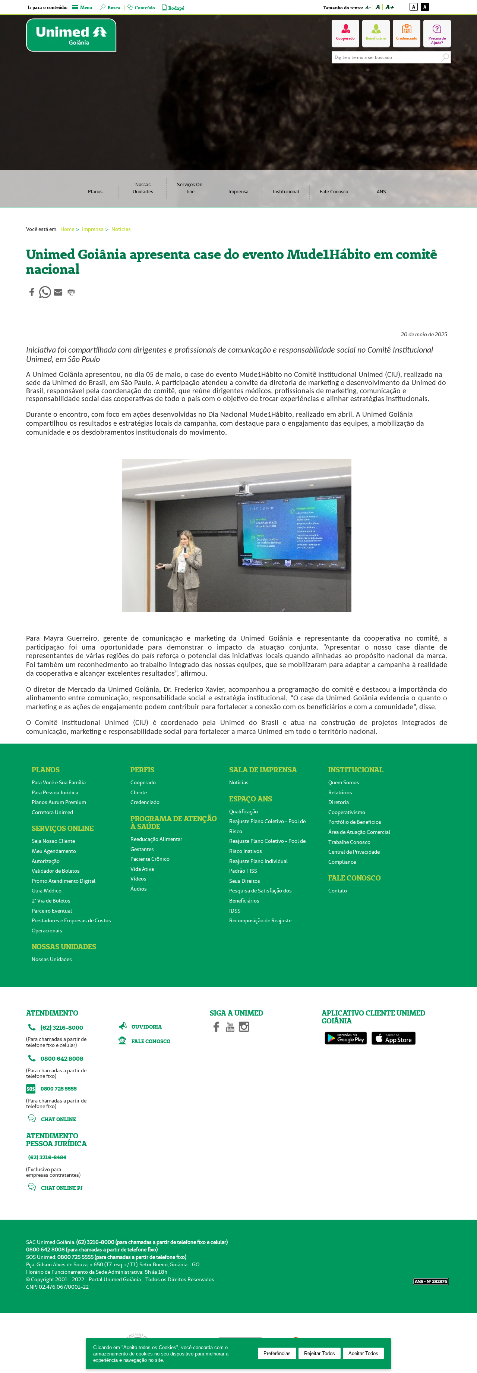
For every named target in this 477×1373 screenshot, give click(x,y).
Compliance (342, 861)
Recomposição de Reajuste (260, 920)
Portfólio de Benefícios (354, 822)
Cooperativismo (346, 812)
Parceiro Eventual (52, 910)
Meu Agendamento (54, 851)
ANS (381, 191)
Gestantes (142, 849)
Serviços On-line (191, 188)
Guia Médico (46, 890)
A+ (389, 7)
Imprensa (238, 191)
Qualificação (243, 811)
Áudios (138, 888)
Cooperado (143, 782)
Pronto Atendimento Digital (63, 881)
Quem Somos (343, 782)
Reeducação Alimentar (156, 839)
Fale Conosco (334, 191)
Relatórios (340, 792)
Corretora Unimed (52, 812)
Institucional (286, 191)
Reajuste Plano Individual (258, 861)
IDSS (234, 910)
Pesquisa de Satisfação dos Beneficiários (260, 895)
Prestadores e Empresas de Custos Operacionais (71, 925)
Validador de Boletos (56, 870)
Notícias (121, 229)
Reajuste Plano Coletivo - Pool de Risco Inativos (267, 846)
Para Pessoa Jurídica (55, 792)
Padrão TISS (243, 870)
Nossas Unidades (143, 188)
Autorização (46, 861)
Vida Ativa (142, 869)
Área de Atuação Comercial (359, 832)
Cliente (138, 792)
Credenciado (144, 802)
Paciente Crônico (150, 859)
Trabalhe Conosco (349, 842)
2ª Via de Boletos (51, 900)
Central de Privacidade (354, 851)
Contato (337, 890)
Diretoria (338, 802)
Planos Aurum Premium (59, 802)
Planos (95, 191)
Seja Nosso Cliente (53, 841)
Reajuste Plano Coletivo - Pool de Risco (267, 826)
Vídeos (138, 878)
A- (367, 7)
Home (67, 229)
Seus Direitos (244, 881)
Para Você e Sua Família (59, 782)
